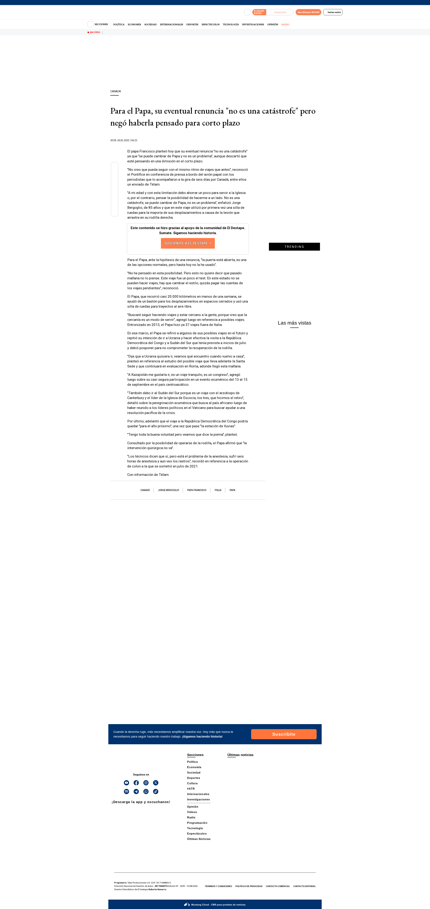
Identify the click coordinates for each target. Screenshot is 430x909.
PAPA (232, 490)
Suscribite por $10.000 (308, 12)
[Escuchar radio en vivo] (280, 12)
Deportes (192, 24)
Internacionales (171, 24)
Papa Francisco (196, 490)
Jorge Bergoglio (168, 490)
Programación (197, 822)
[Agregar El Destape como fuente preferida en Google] (247, 140)
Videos (192, 812)
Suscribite (284, 734)
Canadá (145, 490)
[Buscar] (247, 12)
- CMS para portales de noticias (218, 904)
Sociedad (150, 24)
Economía (134, 24)
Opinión (272, 24)
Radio (285, 24)
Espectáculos (211, 24)
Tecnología (231, 24)
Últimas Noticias (199, 839)
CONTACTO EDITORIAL (304, 886)
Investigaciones (253, 24)
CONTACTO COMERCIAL (278, 886)
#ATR (191, 788)
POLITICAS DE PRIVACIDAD (249, 886)
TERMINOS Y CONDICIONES (218, 886)
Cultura (192, 783)
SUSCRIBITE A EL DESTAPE (186, 243)
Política (118, 24)
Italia (218, 490)
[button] (115, 167)
